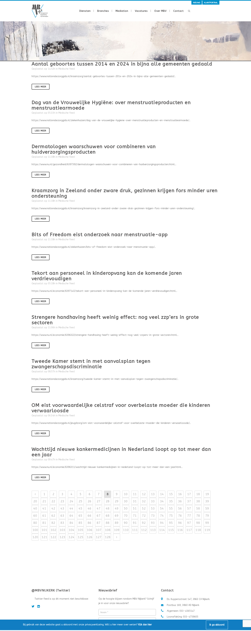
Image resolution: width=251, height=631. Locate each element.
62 (53, 516)
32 (144, 501)
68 (107, 516)
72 (144, 516)
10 (126, 494)
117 (189, 530)
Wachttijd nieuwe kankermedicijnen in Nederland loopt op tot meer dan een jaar (121, 451)
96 (180, 523)
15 (171, 494)
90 (126, 523)
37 (189, 501)
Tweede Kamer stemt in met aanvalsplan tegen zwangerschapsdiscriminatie (91, 363)
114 (162, 530)
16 (180, 494)
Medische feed (66, 68)
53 (153, 508)
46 (89, 508)
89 (116, 523)
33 (153, 501)
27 (98, 501)
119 (207, 530)
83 (62, 523)
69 (116, 516)
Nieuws (196, 3)
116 (180, 530)
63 (62, 516)
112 (144, 530)
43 (62, 508)
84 (71, 523)
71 (135, 516)
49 (116, 508)
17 (189, 494)
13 (153, 494)
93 (153, 523)
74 (162, 516)
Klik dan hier (145, 624)
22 (53, 501)
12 (144, 494)
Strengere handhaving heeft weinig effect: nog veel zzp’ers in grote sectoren (115, 319)
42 (53, 508)
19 (207, 494)
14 (162, 494)
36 (180, 501)
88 (107, 523)
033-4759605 (190, 616)
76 (180, 516)
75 (171, 516)
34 (162, 501)
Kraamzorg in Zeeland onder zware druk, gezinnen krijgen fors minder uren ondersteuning (125, 193)
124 (71, 537)
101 (44, 530)
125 (80, 537)
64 (71, 516)
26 (89, 501)
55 (171, 508)
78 (198, 516)
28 (107, 501)
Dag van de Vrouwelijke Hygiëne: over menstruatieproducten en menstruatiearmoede (111, 105)
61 (44, 516)
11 (135, 494)
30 (126, 501)
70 (126, 516)
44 (71, 508)
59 (207, 508)
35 (171, 501)
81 (44, 523)
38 (198, 501)
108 (107, 530)
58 (198, 508)
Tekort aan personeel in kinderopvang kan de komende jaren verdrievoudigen (107, 275)
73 (153, 516)
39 (207, 501)
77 (189, 516)
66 (89, 516)
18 (198, 494)
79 (207, 516)
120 (35, 537)
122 (53, 537)
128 (107, 537)
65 (80, 516)
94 (162, 523)
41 (44, 508)
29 (116, 501)
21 (44, 501)
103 (62, 530)
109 (117, 530)
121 (44, 537)
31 (135, 501)
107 (98, 530)
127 (98, 537)
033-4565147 (187, 611)
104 (71, 530)
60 (35, 516)
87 (98, 523)
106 (89, 530)
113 (153, 530)
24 (71, 501)
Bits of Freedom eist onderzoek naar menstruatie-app (100, 234)
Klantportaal (211, 3)
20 (35, 501)
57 (189, 508)
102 (53, 530)
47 (98, 508)
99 (207, 523)
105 (80, 530)
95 (171, 523)
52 (144, 508)
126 (89, 537)
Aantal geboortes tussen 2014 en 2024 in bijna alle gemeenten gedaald (122, 64)
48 (107, 508)
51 (135, 508)
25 (80, 501)
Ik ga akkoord (217, 624)
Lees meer (40, 86)
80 (35, 523)
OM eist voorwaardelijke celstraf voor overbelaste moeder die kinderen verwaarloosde (121, 407)
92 (144, 523)
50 (126, 508)
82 (53, 523)
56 (180, 508)
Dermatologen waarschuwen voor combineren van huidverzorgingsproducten (94, 149)
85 (80, 523)
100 (35, 530)
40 (35, 508)
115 (171, 530)
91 (135, 523)
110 (126, 530)
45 (80, 508)
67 (98, 516)
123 (62, 537)
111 (135, 530)
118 (198, 530)
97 (189, 523)
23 (62, 501)
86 (89, 523)
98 (198, 523)
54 (162, 508)
